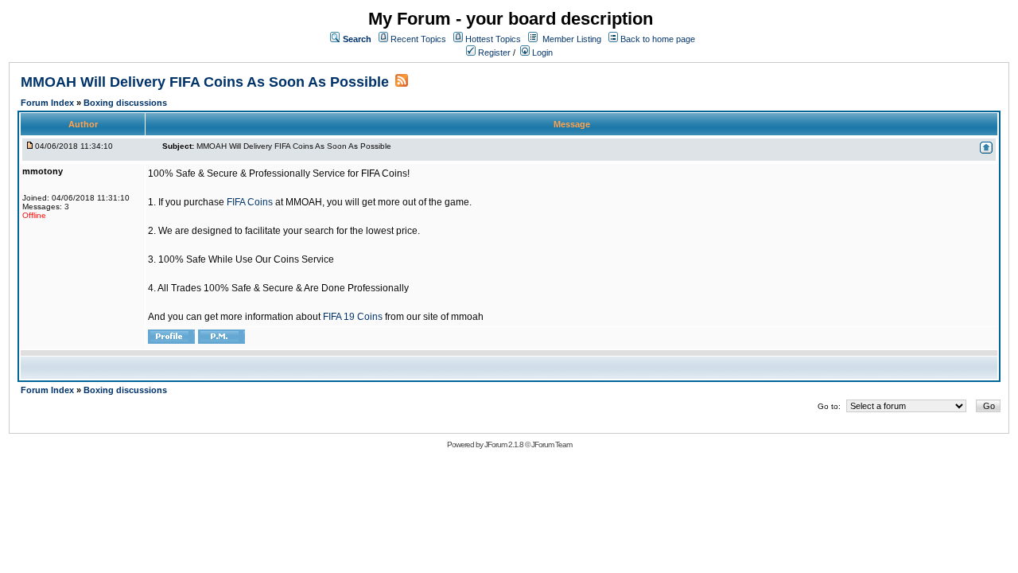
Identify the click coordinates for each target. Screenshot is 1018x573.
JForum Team (551, 444)
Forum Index (48, 102)
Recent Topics (418, 39)
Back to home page (657, 39)
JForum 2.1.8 (503, 444)
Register (493, 52)
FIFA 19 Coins (353, 316)
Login (541, 52)
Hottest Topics (493, 39)
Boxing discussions (125, 102)
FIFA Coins (250, 202)
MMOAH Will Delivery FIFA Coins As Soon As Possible (205, 82)
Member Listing (571, 39)
